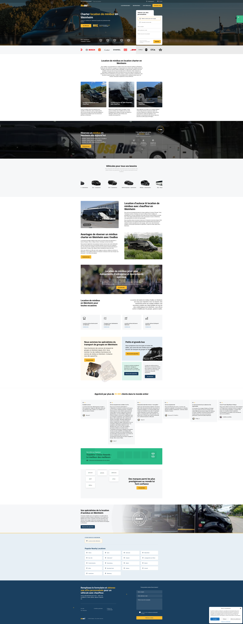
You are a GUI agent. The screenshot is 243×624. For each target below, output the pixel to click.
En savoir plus (143, 145)
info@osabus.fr (151, 1)
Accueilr (82, 608)
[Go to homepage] (85, 5)
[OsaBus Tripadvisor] (240, 19)
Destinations (136, 5)
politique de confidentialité (145, 41)
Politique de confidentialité (225, 621)
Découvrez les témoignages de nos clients (143, 136)
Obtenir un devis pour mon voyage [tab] (149, 18)
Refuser (224, 619)
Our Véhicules (147, 5)
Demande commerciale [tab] (146, 22)
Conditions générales (98, 608)
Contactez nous (153, 145)
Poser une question (97, 1)
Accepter (215, 619)
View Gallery (86, 225)
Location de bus (125, 5)
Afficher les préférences (235, 619)
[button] (240, 608)
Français (160, 1)
